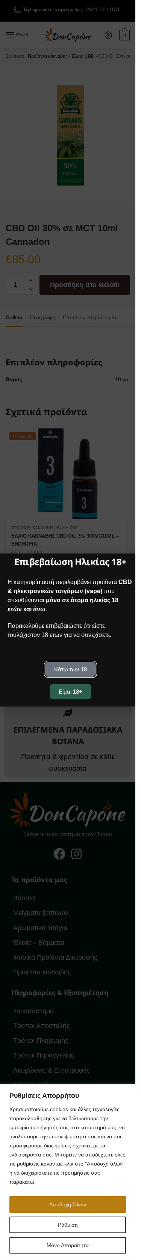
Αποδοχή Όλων (67, 1204)
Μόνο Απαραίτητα (68, 1245)
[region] (67, 1172)
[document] (67, 630)
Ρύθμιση (68, 1225)
